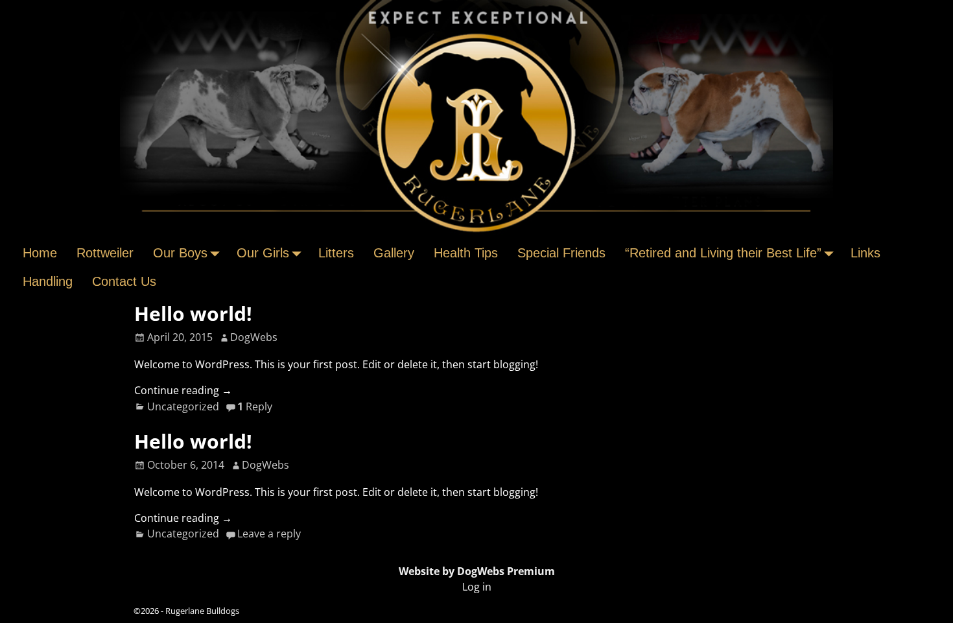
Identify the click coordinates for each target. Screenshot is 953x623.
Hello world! (193, 313)
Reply (254, 406)
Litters (336, 253)
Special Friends (561, 253)
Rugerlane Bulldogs (202, 611)
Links (865, 253)
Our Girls (263, 253)
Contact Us (124, 281)
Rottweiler (105, 253)
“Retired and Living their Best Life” (723, 253)
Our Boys (180, 253)
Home (40, 253)
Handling (48, 281)
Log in (476, 587)
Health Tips (466, 253)
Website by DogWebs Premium (477, 571)
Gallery (393, 253)
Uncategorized (183, 406)
